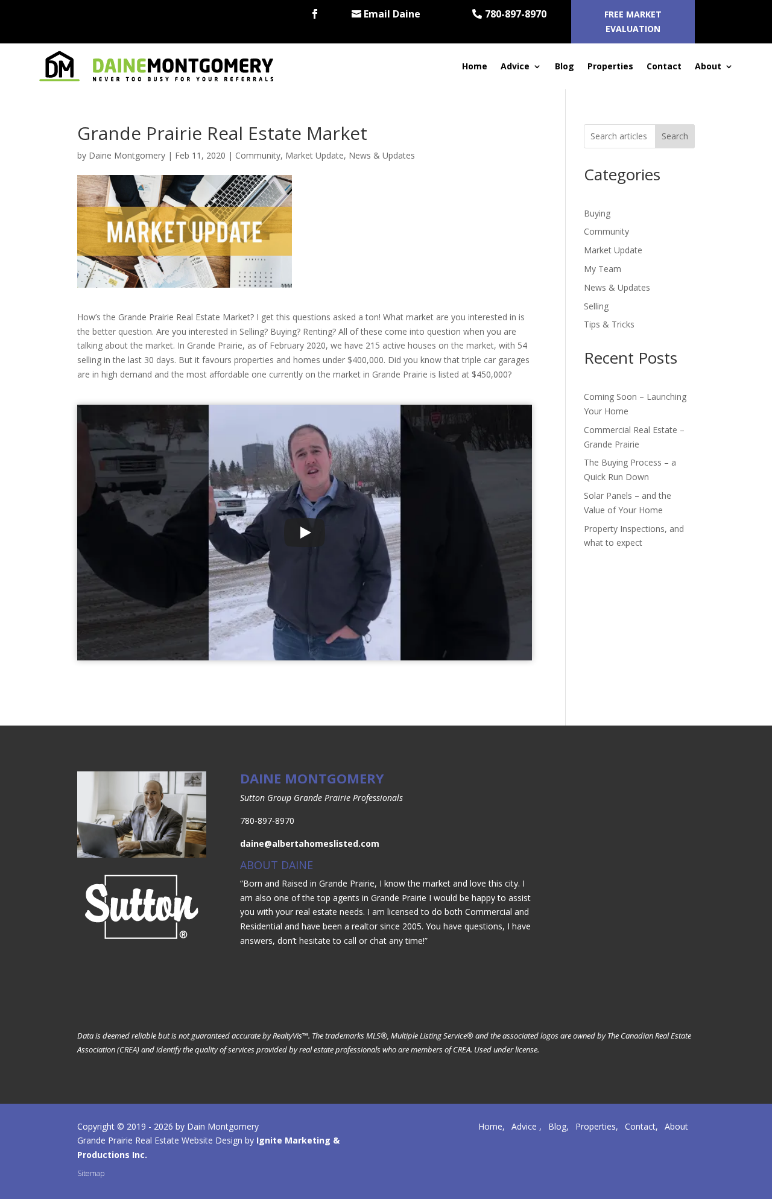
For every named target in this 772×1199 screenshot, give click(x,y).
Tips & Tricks (609, 324)
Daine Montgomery (127, 155)
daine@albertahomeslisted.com (309, 843)
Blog (564, 66)
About (708, 66)
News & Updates (382, 155)
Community (257, 155)
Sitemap (90, 1173)
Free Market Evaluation (633, 21)
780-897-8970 (515, 14)
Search (675, 136)
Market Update (314, 155)
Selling (596, 306)
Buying (597, 213)
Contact (664, 66)
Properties (610, 66)
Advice (515, 66)
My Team (602, 268)
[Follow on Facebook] (314, 14)
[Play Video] (304, 532)
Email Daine (392, 14)
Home (474, 66)
